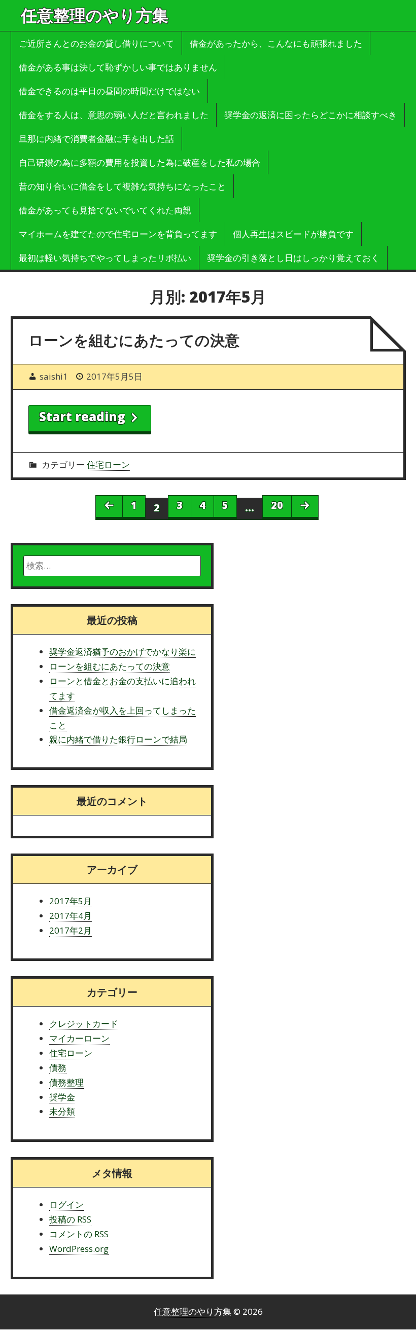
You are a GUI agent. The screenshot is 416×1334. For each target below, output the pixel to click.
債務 (57, 1067)
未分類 (62, 1111)
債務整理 (66, 1082)
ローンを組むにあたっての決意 (133, 340)
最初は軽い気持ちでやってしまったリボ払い (105, 258)
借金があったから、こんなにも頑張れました (276, 43)
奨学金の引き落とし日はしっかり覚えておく (293, 258)
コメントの (79, 1234)
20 (277, 505)
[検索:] (112, 565)
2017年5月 (70, 901)
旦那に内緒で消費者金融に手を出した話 (96, 138)
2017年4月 (70, 915)
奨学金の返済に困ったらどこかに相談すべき (310, 115)
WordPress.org (79, 1248)
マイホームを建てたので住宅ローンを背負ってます (118, 234)
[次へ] (305, 506)
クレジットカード (83, 1023)
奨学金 (62, 1097)
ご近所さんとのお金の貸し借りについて (96, 43)
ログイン (66, 1204)
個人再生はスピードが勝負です (293, 234)
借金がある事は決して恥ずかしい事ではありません (118, 67)
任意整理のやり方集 (94, 15)
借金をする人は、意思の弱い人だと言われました (114, 115)
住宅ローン (108, 464)
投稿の (70, 1219)
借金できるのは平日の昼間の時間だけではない (109, 91)
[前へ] (109, 506)
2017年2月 (70, 930)
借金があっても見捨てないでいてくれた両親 (105, 210)
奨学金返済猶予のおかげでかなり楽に (122, 651)
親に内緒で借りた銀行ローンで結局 (118, 739)
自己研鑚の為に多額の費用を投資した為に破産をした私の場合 (139, 162)
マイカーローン (79, 1038)
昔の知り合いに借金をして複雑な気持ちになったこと (122, 186)
